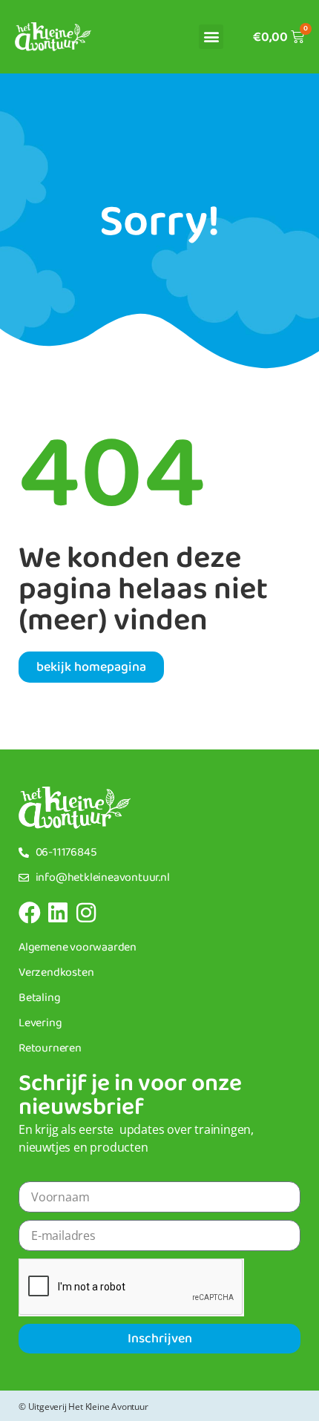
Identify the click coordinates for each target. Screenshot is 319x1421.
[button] (211, 36)
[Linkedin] (58, 913)
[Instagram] (86, 913)
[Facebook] (30, 913)
